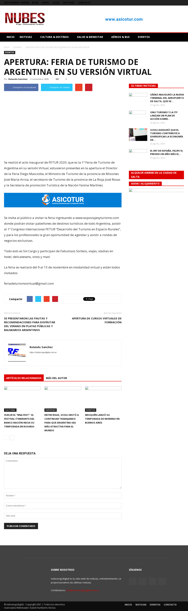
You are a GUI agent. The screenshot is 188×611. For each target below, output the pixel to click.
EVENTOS (144, 37)
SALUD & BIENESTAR (90, 37)
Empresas (51, 410)
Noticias (140, 604)
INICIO (11, 37)
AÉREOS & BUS (120, 37)
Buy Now (68, 2)
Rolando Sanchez (18, 79)
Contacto (84, 2)
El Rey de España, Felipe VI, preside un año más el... (166, 152)
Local (56, 2)
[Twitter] (169, 3)
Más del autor (56, 378)
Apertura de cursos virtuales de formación (97, 320)
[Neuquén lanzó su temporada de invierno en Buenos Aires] (103, 399)
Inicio (7, 47)
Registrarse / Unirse (16, 2)
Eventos (9, 52)
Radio (45, 2)
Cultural (10, 410)
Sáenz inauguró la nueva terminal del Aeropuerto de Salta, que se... (167, 98)
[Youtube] (181, 3)
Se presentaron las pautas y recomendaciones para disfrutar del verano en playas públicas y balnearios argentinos (29, 324)
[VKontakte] (175, 3)
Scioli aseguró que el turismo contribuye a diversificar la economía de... (166, 134)
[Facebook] (163, 3)
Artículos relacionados (23, 378)
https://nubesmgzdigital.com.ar (43, 352)
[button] (179, 37)
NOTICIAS (26, 37)
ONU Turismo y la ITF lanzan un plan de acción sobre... (164, 116)
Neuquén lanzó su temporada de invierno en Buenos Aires (102, 418)
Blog (35, 2)
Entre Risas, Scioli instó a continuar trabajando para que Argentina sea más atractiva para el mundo (61, 422)
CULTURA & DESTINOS (54, 37)
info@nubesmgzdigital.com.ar (82, 590)
